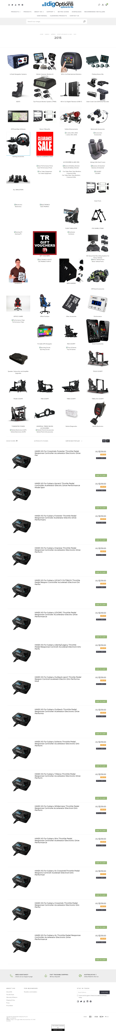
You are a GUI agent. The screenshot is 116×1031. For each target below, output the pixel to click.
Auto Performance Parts (44, 168)
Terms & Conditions (96, 995)
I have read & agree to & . (92, 996)
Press (8, 1003)
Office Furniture (44, 316)
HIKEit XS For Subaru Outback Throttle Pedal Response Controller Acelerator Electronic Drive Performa (57, 711)
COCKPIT (98, 173)
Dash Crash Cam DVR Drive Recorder (98, 101)
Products (15, 11)
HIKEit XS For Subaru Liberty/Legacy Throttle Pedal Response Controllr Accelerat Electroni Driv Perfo (58, 647)
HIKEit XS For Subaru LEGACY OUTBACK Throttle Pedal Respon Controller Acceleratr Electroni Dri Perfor (57, 582)
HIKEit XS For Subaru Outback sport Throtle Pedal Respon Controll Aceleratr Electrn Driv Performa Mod (58, 679)
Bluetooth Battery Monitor (71, 168)
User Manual (42, 15)
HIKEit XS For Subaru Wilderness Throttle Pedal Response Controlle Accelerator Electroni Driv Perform (57, 808)
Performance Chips (18, 322)
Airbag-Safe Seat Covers (97, 162)
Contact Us (74, 15)
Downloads (76, 11)
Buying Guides (63, 11)
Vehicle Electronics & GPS (18, 432)
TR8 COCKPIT (45, 399)
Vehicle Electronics (97, 426)
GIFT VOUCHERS (45, 256)
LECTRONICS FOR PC (44, 261)
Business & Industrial (98, 168)
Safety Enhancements (71, 129)
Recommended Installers (94, 11)
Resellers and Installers (30, 992)
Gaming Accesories (18, 156)
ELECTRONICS (45, 206)
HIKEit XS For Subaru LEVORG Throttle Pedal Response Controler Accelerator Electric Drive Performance (56, 614)
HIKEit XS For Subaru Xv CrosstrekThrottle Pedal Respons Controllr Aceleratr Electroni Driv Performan (57, 873)
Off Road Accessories (97, 289)
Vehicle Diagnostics (71, 426)
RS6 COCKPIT (71, 344)
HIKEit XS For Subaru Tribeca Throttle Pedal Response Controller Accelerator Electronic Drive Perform (57, 776)
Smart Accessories (97, 344)
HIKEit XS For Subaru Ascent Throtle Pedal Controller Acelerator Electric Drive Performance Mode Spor (57, 485)
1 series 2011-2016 (71, 135)
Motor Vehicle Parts (98, 261)
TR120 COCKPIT (98, 371)
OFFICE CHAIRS (18, 316)
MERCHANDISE (71, 283)
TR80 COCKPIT (71, 399)
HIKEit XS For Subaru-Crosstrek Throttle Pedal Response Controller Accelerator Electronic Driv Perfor (57, 905)
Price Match (9, 1005)
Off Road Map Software (18, 129)
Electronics (18, 206)
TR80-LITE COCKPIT (98, 399)
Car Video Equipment (44, 173)
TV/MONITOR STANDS (18, 426)
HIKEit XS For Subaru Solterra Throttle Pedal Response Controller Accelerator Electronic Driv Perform (57, 744)
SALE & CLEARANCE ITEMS (45, 156)
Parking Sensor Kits (97, 74)
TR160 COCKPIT (18, 399)
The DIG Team (10, 994)
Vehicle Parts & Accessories (45, 432)
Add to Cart (101, 475)
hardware (71, 234)
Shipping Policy (10, 1000)
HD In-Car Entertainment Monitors (71, 74)
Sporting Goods (45, 349)
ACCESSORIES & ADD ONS (71, 162)
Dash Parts (97, 201)
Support (50, 11)
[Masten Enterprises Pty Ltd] (58, 5)
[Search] (84, 21)
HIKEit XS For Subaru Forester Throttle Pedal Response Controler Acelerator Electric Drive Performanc (55, 518)
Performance (98, 316)
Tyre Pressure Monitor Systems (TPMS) (44, 101)
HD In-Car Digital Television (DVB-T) (71, 101)
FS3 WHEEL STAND (98, 228)
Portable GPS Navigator (45, 344)
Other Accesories (71, 316)
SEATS (18, 101)
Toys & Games (71, 349)
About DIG (38, 11)
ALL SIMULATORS (18, 189)
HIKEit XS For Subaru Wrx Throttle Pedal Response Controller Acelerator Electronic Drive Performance (57, 840)
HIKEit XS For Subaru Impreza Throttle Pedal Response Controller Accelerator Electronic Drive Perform (57, 550)
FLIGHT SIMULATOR (71, 228)
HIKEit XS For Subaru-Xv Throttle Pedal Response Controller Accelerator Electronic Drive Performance (58, 937)
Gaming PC (18, 234)
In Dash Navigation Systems (18, 74)
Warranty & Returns (11, 997)
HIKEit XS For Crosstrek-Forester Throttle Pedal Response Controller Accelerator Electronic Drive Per (57, 453)
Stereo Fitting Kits (45, 129)
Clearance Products (58, 15)
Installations (18, 283)
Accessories (97, 135)
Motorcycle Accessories (98, 129)
